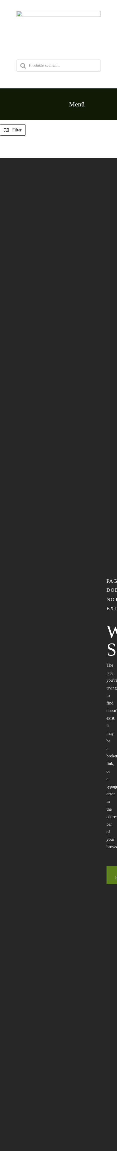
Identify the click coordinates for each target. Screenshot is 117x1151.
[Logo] (58, 13)
